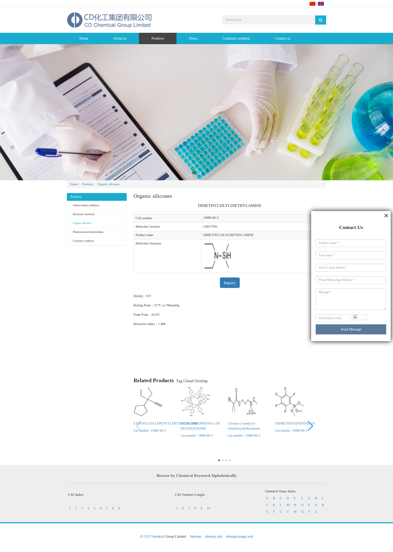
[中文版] (312, 3)
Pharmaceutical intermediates (88, 232)
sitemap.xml (213, 536)
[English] (321, 3)
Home (83, 38)
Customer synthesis (236, 38)
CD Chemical (154, 536)
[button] (310, 426)
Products (157, 38)
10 (208, 508)
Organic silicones (108, 184)
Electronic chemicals (84, 214)
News (193, 38)
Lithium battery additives (86, 205)
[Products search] (320, 20)
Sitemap (195, 536)
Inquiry (230, 282)
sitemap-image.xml (239, 536)
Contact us (282, 38)
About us (119, 38)
